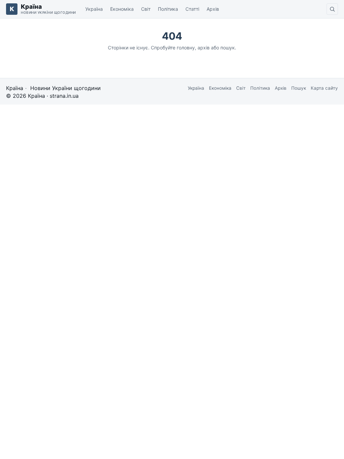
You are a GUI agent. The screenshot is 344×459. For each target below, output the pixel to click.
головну (186, 47)
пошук (227, 47)
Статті (192, 9)
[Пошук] (332, 9)
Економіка (122, 9)
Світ (145, 9)
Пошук (298, 88)
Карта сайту (324, 88)
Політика (168, 9)
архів (204, 47)
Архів (213, 9)
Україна (94, 9)
